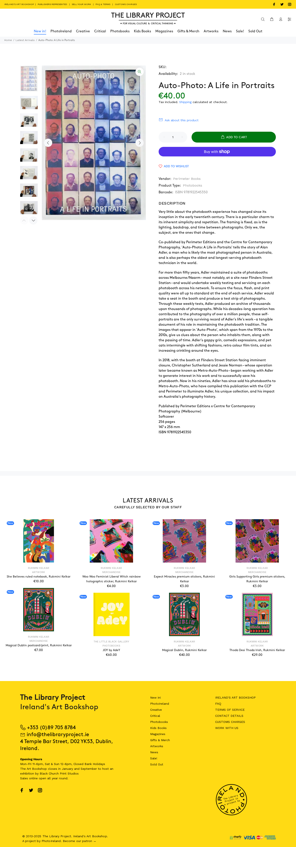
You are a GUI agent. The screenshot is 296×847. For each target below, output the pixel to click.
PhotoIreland (159, 703)
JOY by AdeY (111, 650)
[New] (38, 541)
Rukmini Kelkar (38, 568)
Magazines (157, 734)
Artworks (156, 746)
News (154, 752)
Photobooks (192, 185)
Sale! (153, 758)
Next (139, 143)
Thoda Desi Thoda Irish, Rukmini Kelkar (257, 650)
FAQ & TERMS (103, 4)
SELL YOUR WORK (81, 4)
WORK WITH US (226, 728)
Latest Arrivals (25, 40)
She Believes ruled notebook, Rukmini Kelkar (38, 576)
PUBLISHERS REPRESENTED (52, 4)
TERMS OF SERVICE (230, 709)
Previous (48, 143)
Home (8, 40)
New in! (155, 697)
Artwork (38, 572)
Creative (156, 709)
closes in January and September (72, 768)
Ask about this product (181, 120)
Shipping (185, 102)
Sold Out (156, 764)
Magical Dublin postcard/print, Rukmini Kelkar (39, 645)
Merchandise (111, 572)
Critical (155, 715)
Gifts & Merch (160, 740)
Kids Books (158, 728)
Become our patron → (79, 841)
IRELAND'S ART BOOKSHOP (19, 4)
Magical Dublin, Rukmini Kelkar (184, 650)
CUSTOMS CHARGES (126, 4)
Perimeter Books (187, 179)
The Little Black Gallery (111, 641)
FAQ (218, 703)
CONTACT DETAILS (229, 715)
